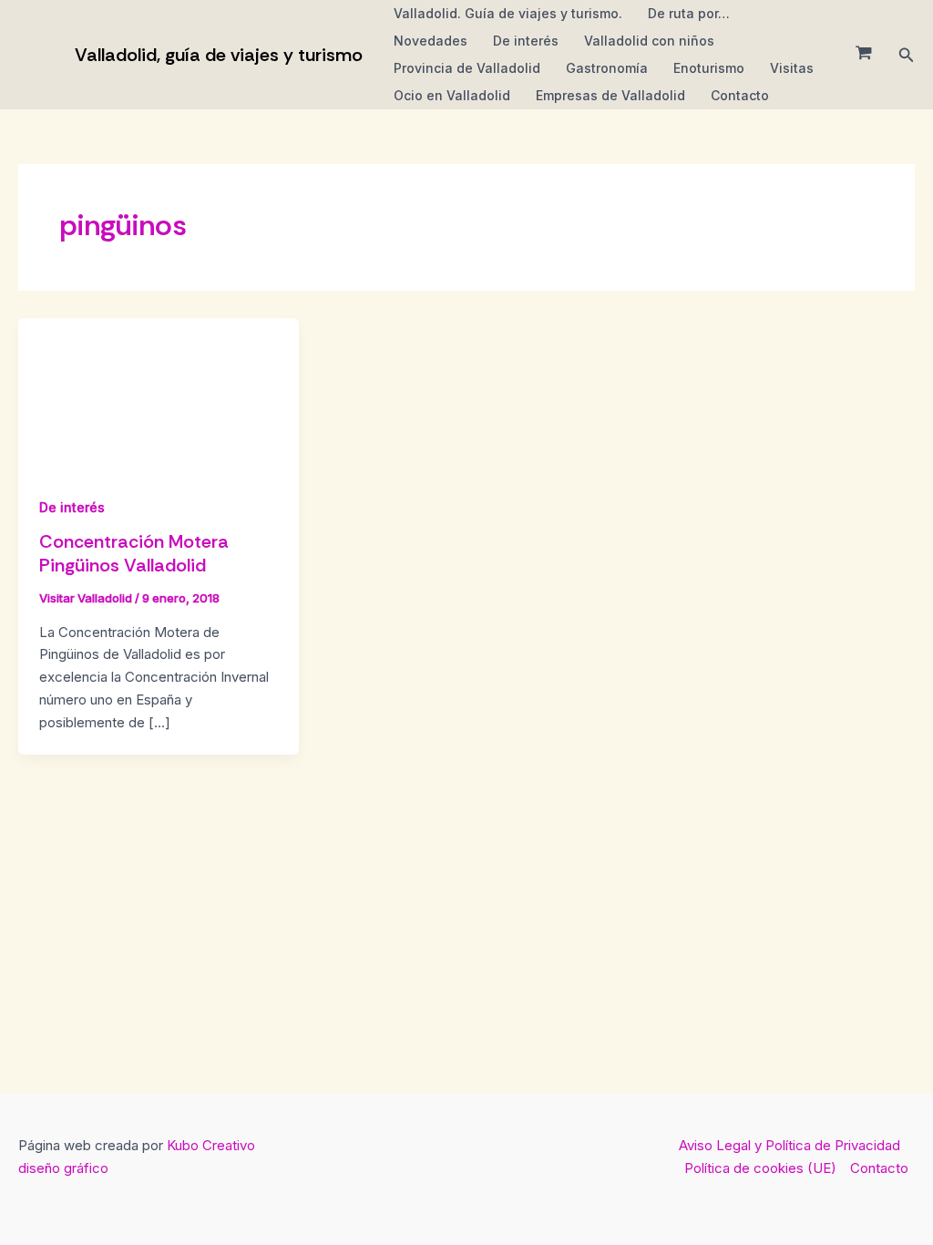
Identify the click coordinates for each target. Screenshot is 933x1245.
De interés (526, 40)
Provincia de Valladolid (467, 68)
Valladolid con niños (649, 40)
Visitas (792, 68)
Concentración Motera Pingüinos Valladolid (134, 553)
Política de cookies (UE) (760, 1168)
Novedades (430, 40)
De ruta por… (689, 13)
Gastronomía (607, 68)
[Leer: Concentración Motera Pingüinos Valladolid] (158, 396)
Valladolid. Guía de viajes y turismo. (508, 13)
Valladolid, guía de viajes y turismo (219, 55)
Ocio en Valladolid (452, 95)
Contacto (740, 95)
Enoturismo (708, 68)
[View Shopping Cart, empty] (863, 54)
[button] (906, 55)
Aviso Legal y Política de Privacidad (789, 1145)
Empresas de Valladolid (610, 95)
